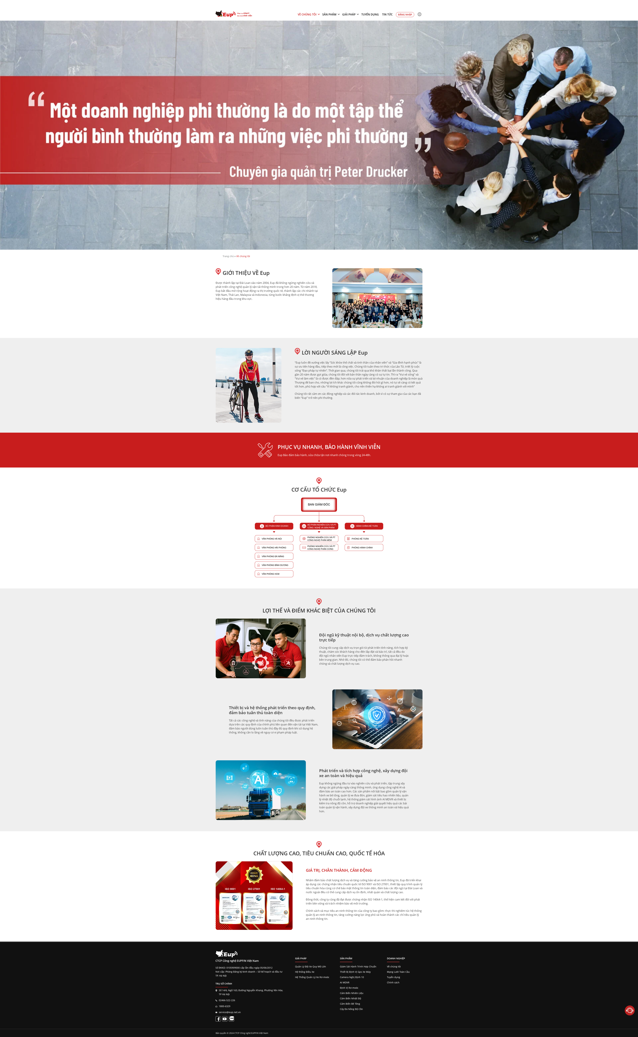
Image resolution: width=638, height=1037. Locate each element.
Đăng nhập (405, 14)
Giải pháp (349, 14)
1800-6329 (224, 1006)
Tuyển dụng (370, 14)
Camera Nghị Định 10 (352, 977)
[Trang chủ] (233, 14)
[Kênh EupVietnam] (224, 1019)
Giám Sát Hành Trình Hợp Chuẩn (358, 966)
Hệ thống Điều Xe (304, 971)
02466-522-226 (227, 1000)
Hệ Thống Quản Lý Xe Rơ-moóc (312, 977)
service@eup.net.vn (230, 1012)
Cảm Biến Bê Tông (350, 1003)
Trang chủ (228, 256)
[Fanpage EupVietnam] (218, 1019)
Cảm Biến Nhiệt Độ (350, 998)
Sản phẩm (329, 14)
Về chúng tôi (307, 14)
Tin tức (387, 14)
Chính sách (393, 982)
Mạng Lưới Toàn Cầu (398, 971)
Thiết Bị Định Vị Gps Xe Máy (355, 971)
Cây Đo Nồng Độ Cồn (351, 1009)
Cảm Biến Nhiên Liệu (351, 993)
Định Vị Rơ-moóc (349, 987)
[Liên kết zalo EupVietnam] (231, 1019)
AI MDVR (344, 982)
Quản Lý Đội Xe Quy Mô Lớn (310, 966)
